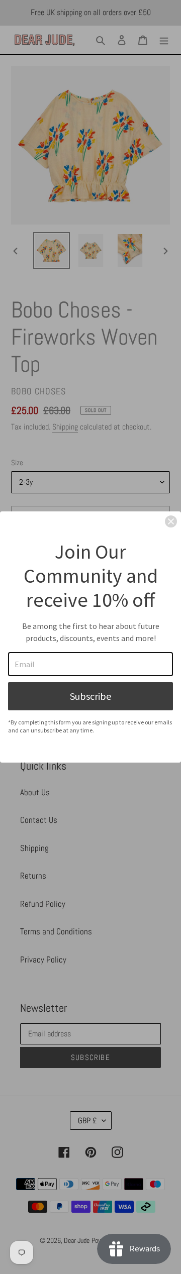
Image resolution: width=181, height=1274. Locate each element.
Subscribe (90, 696)
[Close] (171, 521)
